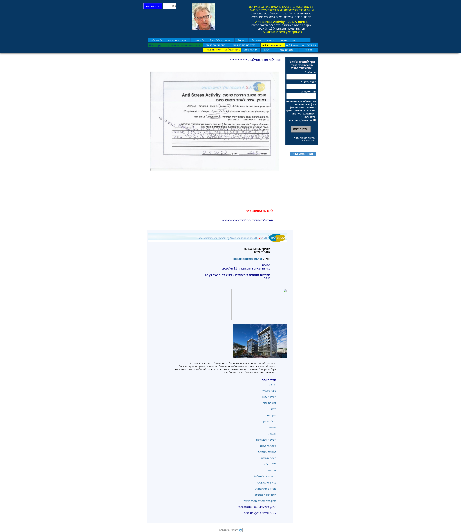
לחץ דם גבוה (269, 402)
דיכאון (273, 409)
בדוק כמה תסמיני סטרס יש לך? (259, 501)
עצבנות (272, 433)
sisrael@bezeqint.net (247, 258)
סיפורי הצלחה (268, 458)
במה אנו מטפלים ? (266, 452)
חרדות (272, 384)
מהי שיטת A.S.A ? (266, 482)
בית (305, 40)
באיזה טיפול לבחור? (220, 40)
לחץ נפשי (199, 40)
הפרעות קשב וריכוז (266, 439)
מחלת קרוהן (269, 421)
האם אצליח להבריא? (263, 40)
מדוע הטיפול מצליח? (264, 476)
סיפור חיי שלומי (288, 40)
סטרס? (241, 40)
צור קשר (272, 470)
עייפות (272, 427)
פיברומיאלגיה (269, 390)
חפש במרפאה (152, 6)
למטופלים (156, 40)
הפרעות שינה (269, 396)
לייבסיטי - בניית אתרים (228, 530)
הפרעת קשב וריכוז (177, 40)
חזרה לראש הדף (303, 154)
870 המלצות (269, 464)
